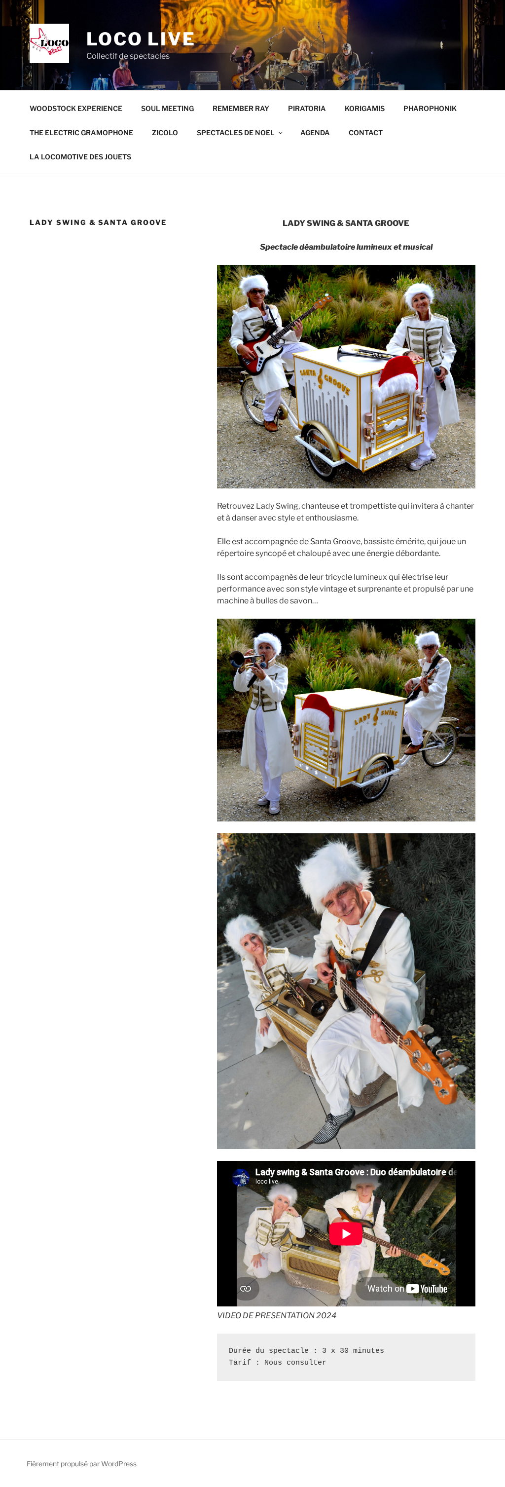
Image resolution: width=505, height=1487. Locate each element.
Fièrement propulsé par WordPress (82, 1463)
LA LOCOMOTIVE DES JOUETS (80, 156)
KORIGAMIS (365, 108)
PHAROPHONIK (430, 108)
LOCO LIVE (141, 39)
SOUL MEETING (167, 108)
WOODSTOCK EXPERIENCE (76, 108)
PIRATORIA (307, 108)
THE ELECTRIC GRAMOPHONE (81, 132)
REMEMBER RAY (241, 108)
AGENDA (315, 132)
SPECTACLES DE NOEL (236, 132)
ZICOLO (165, 132)
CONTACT (366, 132)
